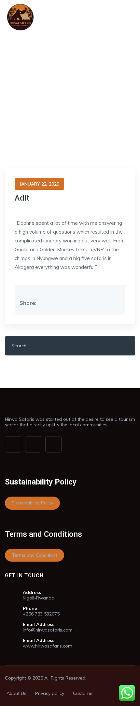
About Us (16, 693)
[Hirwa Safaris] (20, 17)
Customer (83, 693)
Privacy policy (49, 693)
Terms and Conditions (35, 555)
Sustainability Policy (32, 503)
